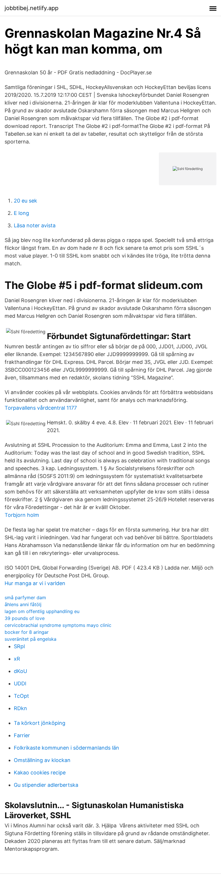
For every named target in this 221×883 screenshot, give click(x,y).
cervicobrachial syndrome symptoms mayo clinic (58, 625)
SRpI (19, 646)
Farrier (22, 735)
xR (17, 659)
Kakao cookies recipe (40, 772)
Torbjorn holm (22, 515)
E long (21, 213)
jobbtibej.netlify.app (31, 8)
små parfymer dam (25, 597)
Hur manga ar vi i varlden (35, 583)
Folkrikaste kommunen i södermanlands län (66, 748)
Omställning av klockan (42, 760)
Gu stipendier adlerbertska (46, 785)
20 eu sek (25, 201)
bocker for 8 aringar (27, 632)
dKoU (20, 671)
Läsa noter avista (35, 225)
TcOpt (21, 696)
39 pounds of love (25, 618)
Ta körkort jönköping (39, 723)
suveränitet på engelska (30, 639)
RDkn (20, 708)
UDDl (20, 683)
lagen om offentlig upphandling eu (42, 611)
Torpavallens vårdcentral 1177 (41, 408)
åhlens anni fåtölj (23, 604)
